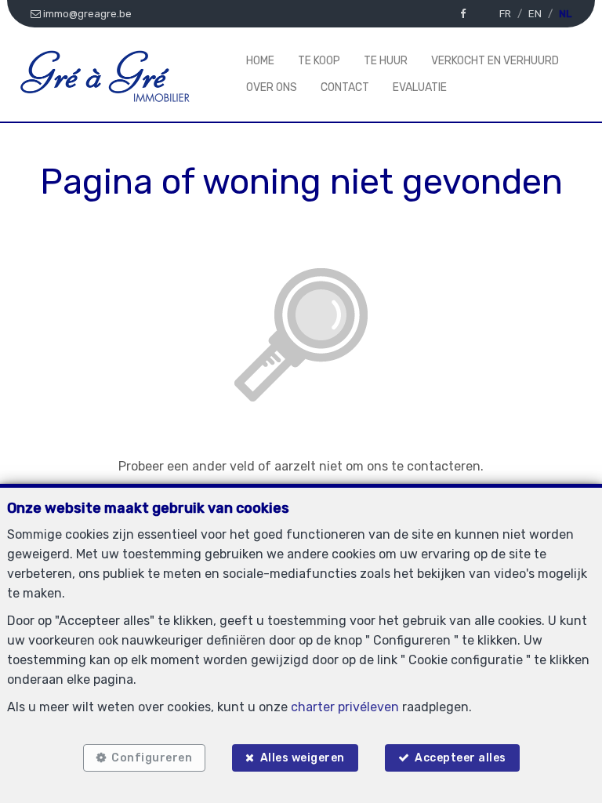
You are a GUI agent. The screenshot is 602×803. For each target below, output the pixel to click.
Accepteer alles (460, 758)
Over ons (271, 87)
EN (535, 14)
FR (505, 14)
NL (565, 14)
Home (260, 60)
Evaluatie (420, 87)
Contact (345, 87)
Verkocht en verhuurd (495, 60)
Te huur (386, 60)
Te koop (319, 60)
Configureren (151, 758)
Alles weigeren (302, 758)
